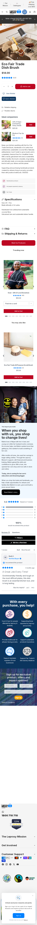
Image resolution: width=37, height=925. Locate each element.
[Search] (7, 12)
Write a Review (23, 543)
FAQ (7, 228)
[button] (18, 78)
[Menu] (2, 12)
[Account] (30, 12)
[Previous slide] (2, 19)
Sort (18, 550)
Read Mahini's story (10, 492)
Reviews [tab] (6, 533)
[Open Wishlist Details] (4, 94)
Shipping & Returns (16, 233)
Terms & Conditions (8, 702)
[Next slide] (34, 19)
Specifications (13, 199)
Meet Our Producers (18, 243)
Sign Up (18, 698)
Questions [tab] (16, 533)
